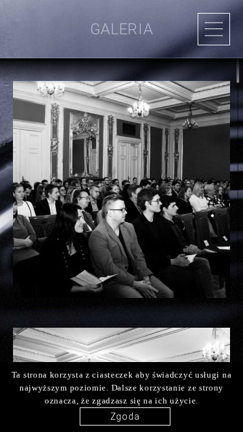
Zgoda (125, 416)
